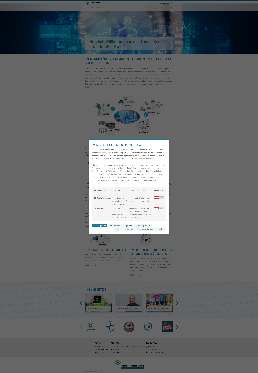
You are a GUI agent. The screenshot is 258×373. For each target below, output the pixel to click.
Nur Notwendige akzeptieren (121, 226)
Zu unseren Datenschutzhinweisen (151, 229)
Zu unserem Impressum (125, 229)
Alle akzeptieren (99, 226)
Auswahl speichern (142, 226)
